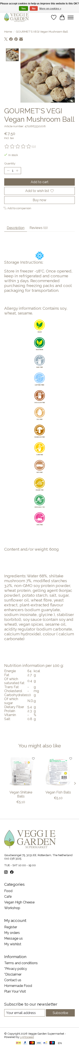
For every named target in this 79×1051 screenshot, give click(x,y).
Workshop (12, 908)
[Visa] (39, 1043)
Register (10, 927)
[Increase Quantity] (17, 170)
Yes (23, 8)
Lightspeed (27, 1037)
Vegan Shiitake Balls (20, 794)
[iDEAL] (18, 1043)
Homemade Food (18, 986)
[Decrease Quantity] (8, 170)
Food (8, 891)
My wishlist (12, 944)
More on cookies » (50, 8)
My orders (12, 933)
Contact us (12, 980)
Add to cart (39, 182)
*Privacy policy (15, 969)
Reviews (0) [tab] (38, 228)
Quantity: (10, 163)
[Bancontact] (45, 1043)
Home (8, 31)
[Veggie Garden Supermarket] (16, 17)
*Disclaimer (12, 974)
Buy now (39, 200)
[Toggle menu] (70, 17)
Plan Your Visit (15, 991)
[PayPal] (25, 1043)
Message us (13, 938)
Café (8, 897)
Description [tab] (15, 228)
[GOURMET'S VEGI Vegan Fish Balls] (58, 771)
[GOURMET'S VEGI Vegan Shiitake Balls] (20, 771)
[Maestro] (52, 1043)
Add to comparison (19, 208)
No (33, 8)
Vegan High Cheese (19, 902)
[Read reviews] (18, 146)
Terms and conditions (21, 963)
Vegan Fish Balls (58, 792)
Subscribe (60, 1013)
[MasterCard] (32, 1043)
